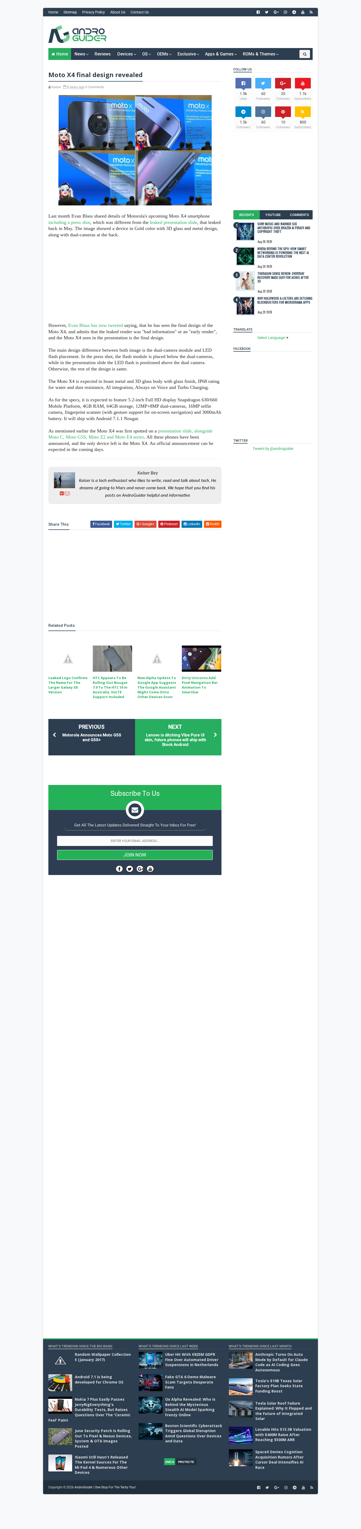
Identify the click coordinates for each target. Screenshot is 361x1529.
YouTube (273, 215)
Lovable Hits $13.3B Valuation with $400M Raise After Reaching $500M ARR (283, 1434)
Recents (246, 215)
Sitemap (70, 12)
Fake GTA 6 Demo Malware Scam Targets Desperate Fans (190, 1382)
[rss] (311, 12)
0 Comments (94, 87)
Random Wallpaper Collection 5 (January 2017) (103, 1357)
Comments (299, 215)
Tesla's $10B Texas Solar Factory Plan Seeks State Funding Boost (279, 1386)
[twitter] (267, 12)
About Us (117, 12)
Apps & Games (219, 54)
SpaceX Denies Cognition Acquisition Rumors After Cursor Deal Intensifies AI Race (279, 1459)
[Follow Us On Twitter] (129, 868)
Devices (125, 54)
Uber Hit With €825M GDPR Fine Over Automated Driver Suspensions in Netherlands (191, 1359)
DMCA (169, 1462)
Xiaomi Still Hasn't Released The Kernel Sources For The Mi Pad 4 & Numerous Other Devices (101, 1465)
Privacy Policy (93, 12)
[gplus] (276, 12)
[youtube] (302, 12)
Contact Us (140, 12)
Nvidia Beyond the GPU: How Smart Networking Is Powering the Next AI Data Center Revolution (283, 252)
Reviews (103, 54)
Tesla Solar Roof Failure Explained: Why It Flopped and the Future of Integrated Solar (283, 1411)
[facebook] (258, 12)
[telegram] (294, 12)
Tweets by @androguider (273, 448)
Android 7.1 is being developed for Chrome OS (99, 1379)
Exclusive (187, 54)
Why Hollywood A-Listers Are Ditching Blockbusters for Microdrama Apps (284, 300)
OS (145, 54)
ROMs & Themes (259, 54)
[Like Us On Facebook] (119, 868)
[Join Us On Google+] (140, 868)
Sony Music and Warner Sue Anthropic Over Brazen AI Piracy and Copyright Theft (283, 228)
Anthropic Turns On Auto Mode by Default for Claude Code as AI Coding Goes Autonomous (281, 1362)
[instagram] (285, 12)
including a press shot (69, 222)
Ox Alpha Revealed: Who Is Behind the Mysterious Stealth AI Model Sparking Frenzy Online (190, 1407)
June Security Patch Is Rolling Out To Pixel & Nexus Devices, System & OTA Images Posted (103, 1438)
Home (53, 12)
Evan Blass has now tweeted (95, 325)
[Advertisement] (216, 32)
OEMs (162, 54)
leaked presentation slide (173, 222)
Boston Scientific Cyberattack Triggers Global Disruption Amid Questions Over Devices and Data (193, 1433)
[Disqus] (134, 1037)
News (80, 54)
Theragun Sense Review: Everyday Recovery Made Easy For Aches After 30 (283, 277)
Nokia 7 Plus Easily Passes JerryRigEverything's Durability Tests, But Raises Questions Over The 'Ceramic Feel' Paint (89, 1409)
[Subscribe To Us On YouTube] (150, 868)
